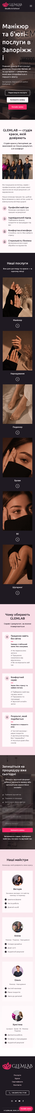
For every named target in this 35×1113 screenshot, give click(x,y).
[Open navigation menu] (31, 6)
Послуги (17, 1075)
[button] (17, 92)
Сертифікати (17, 1082)
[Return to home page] (12, 4)
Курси (17, 1078)
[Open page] (17, 325)
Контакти (17, 1085)
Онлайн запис (26, 1109)
